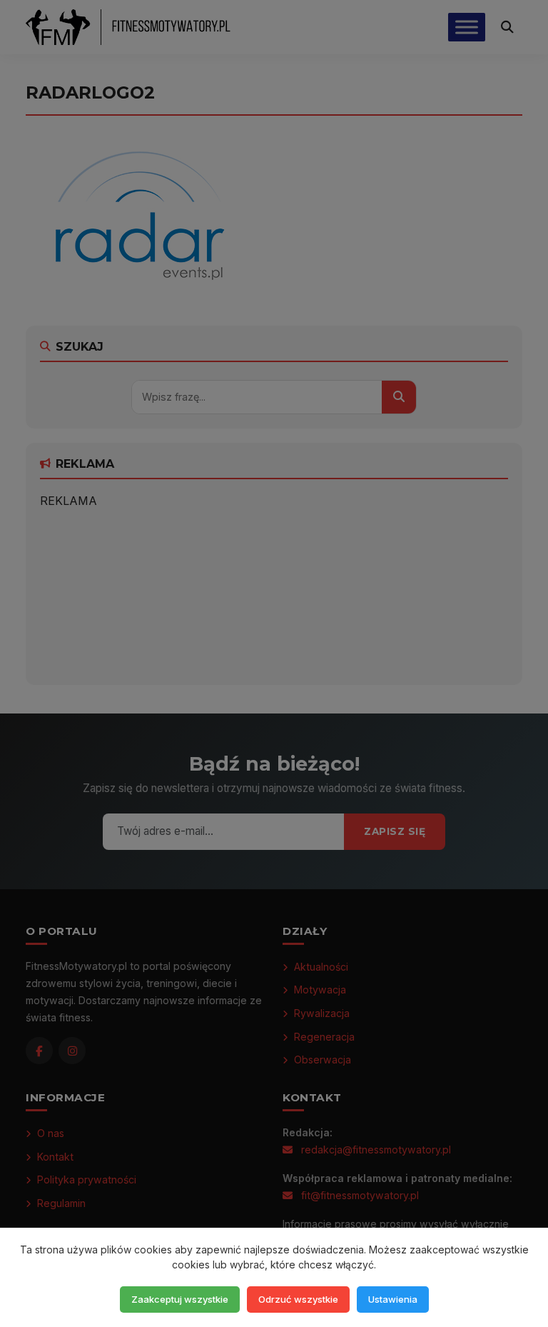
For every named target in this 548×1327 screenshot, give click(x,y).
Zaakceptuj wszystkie (179, 1299)
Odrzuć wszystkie (298, 1299)
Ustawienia (392, 1299)
